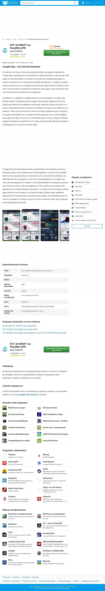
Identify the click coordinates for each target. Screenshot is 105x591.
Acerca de (6, 577)
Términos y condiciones (11, 581)
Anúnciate (26, 577)
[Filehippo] (10, 3)
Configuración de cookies (90, 581)
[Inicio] (3, 39)
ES (97, 3)
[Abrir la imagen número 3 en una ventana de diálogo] (69, 225)
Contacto (16, 577)
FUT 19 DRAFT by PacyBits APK (20, 48)
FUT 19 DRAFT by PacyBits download (16, 333)
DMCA (75, 581)
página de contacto (28, 395)
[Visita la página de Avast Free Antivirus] (56, 47)
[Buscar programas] (75, 3)
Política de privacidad (47, 581)
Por (14, 54)
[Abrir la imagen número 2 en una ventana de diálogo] (49, 225)
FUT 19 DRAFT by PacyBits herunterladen (18, 329)
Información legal (64, 581)
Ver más (87, 226)
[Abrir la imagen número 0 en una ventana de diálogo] (11, 225)
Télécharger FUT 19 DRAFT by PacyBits (17, 326)
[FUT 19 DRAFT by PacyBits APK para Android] (4, 50)
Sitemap (35, 577)
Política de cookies (29, 581)
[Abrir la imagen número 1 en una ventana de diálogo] (30, 225)
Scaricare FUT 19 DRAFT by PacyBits (49, 333)
